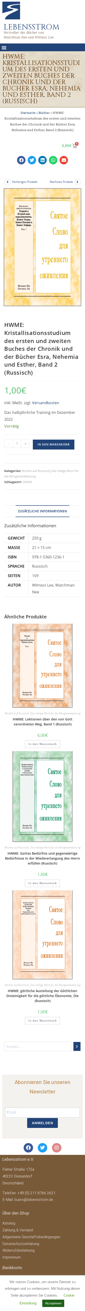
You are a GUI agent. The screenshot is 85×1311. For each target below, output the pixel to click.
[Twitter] (42, 1147)
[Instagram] (56, 1147)
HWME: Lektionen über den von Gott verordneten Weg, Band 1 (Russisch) (42, 721)
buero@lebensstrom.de (33, 1199)
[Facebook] (28, 1147)
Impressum (11, 1257)
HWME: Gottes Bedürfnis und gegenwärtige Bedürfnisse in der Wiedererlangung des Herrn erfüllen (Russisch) (42, 858)
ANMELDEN (42, 1123)
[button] (4, 47)
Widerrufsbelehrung (18, 1250)
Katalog (8, 1223)
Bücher (44, 113)
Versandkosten (45, 402)
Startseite (28, 113)
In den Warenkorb (54, 444)
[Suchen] (77, 1046)
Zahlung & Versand (17, 1230)
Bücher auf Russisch (36, 471)
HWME (27, 482)
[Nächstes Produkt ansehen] (77, 182)
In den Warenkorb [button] (42, 744)
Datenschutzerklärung (20, 1244)
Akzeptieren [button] (53, 1303)
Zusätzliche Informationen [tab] (42, 511)
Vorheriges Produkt (24, 182)
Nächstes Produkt (61, 182)
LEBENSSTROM (32, 27)
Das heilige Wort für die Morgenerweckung (55, 713)
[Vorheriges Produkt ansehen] (7, 182)
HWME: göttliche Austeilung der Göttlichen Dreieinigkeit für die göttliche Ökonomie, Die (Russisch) (42, 996)
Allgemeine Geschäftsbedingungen (31, 1237)
